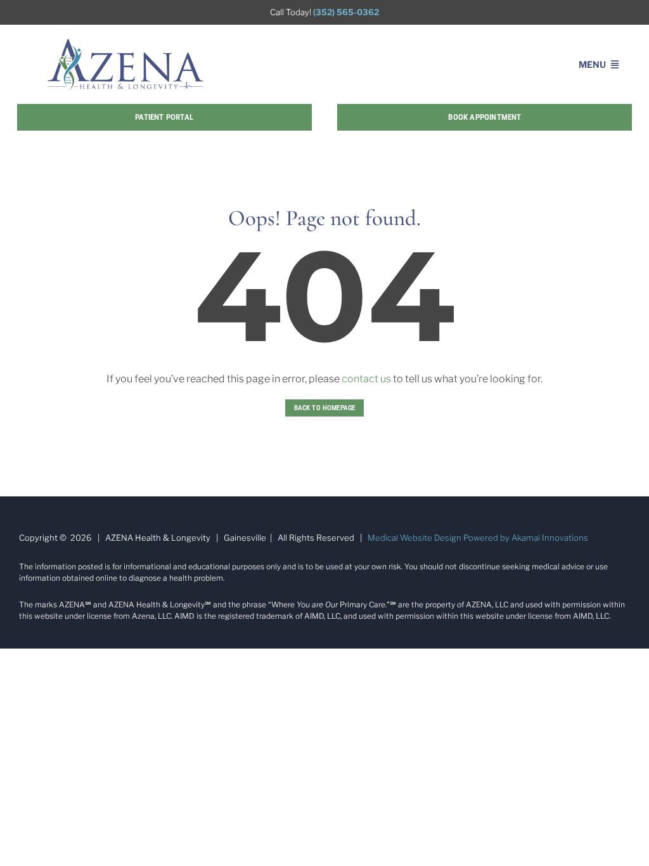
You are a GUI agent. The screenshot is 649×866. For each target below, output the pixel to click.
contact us (366, 379)
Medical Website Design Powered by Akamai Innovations (478, 538)
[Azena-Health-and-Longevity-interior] (125, 42)
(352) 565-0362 (346, 12)
